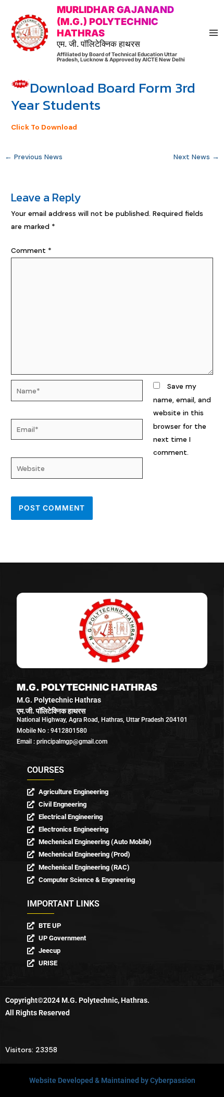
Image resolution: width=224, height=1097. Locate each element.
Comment (31, 250)
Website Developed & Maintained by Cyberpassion (112, 1080)
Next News (196, 156)
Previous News (34, 156)
